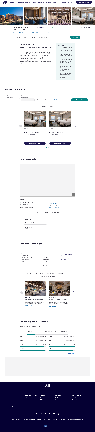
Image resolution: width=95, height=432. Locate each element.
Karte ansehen (46, 33)
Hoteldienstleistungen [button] (31, 243)
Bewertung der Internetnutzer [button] (35, 322)
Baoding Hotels (21, 5)
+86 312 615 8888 (53, 203)
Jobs (9, 401)
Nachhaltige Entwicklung (13, 404)
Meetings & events (27, 399)
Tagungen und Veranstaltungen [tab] (47, 276)
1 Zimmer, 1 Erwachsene (42, 100)
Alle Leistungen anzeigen (68, 255)
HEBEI (15, 5)
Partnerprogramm (11, 406)
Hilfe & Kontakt (74, 399)
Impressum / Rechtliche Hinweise (59, 419)
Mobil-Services (58, 397)
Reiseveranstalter (27, 401)
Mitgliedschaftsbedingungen (29, 419)
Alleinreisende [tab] (63, 332)
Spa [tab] (67, 273)
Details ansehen (28, 305)
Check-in (10, 96)
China (12, 5)
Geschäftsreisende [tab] (47, 332)
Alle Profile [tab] (30, 332)
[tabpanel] (47, 129)
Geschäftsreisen (27, 397)
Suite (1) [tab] (52, 106)
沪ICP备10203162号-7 (51, 422)
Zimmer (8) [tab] (44, 106)
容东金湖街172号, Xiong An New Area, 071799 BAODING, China (27, 33)
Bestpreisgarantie (85, 27)
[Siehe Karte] (47, 180)
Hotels (4, 5)
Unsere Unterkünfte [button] (15, 89)
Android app (57, 401)
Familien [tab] (38, 332)
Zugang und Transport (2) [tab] (42, 212)
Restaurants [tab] (29, 273)
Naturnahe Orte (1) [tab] (55, 212)
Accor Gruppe (11, 397)
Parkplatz (65, 259)
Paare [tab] (56, 332)
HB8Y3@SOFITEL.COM (54, 207)
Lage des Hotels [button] (28, 159)
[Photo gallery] (47, 16)
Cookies (48, 419)
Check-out (24, 96)
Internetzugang (43, 397)
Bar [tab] (36, 273)
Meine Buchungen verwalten (77, 397)
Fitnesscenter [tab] (60, 273)
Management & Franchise (13, 399)
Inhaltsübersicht (43, 399)
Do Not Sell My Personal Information (75, 419)
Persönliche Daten (41, 419)
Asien (8, 5)
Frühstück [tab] (42, 273)
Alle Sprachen (42, 401)
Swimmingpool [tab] (50, 273)
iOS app (56, 399)
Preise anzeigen (75, 37)
